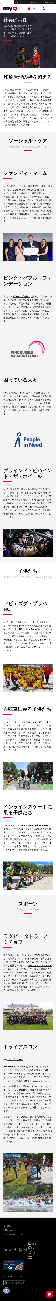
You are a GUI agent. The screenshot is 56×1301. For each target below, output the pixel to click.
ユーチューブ (20, 1250)
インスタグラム (25, 1250)
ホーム (7, 2)
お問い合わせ (49, 2)
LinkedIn (5, 1250)
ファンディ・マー (21, 189)
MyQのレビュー (32, 1249)
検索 (44, 9)
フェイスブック (15, 1250)
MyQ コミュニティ (21, 2)
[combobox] (33, 8)
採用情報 (7, 1226)
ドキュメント (35, 2)
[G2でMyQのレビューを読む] (13, 1265)
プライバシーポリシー (12, 1234)
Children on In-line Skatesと (36, 825)
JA (33, 8)
